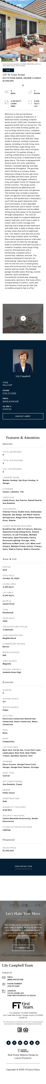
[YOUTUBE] (26, 1043)
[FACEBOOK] (8, 1043)
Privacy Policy (33, 1069)
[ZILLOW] (37, 1043)
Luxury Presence (23, 1058)
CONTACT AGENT (23, 416)
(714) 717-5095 (9, 393)
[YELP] (32, 1043)
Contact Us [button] (23, 948)
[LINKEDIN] (20, 1043)
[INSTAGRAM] (14, 1043)
